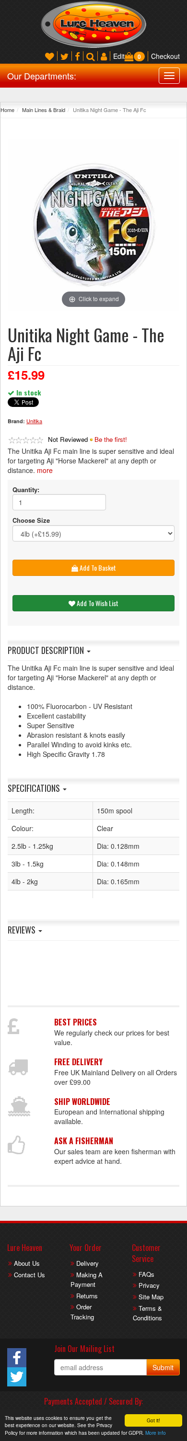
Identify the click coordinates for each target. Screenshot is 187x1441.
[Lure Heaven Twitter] (64, 56)
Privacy (149, 1285)
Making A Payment (86, 1279)
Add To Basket (97, 568)
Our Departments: (41, 75)
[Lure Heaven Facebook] (77, 56)
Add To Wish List (96, 603)
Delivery (87, 1263)
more (45, 470)
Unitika (34, 421)
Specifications (35, 788)
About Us (27, 1263)
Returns (87, 1295)
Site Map (151, 1296)
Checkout (165, 56)
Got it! (153, 1420)
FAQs (146, 1274)
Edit (119, 56)
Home (7, 109)
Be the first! (110, 439)
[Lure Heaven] (93, 23)
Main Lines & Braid (43, 109)
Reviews (22, 929)
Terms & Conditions (147, 1313)
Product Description (47, 650)
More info (155, 1432)
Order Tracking (82, 1311)
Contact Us (29, 1274)
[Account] (104, 56)
